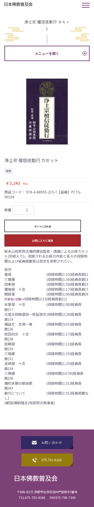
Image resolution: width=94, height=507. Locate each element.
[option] (47, 111)
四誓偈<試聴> (13, 299)
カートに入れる (42, 226)
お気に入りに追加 (42, 240)
